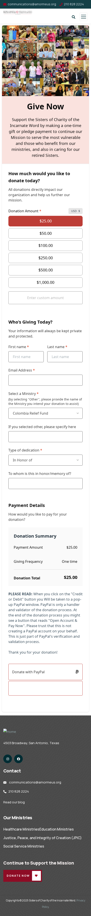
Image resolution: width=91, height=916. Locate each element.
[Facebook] (18, 759)
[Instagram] (7, 759)
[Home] (9, 732)
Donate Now (18, 876)
